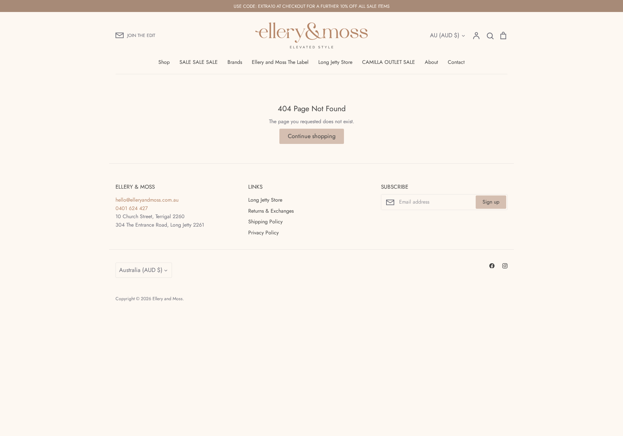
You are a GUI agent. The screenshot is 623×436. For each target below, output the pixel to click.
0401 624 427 (132, 208)
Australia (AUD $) (141, 270)
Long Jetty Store (335, 62)
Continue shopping (312, 136)
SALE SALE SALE (198, 62)
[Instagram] (504, 265)
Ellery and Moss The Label (280, 62)
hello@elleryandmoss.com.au (147, 200)
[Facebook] (491, 265)
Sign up (491, 202)
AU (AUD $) (444, 35)
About (431, 62)
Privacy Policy (263, 232)
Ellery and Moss (168, 298)
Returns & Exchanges (271, 211)
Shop (164, 62)
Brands (234, 62)
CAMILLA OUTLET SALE (388, 62)
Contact (456, 62)
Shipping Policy (265, 221)
